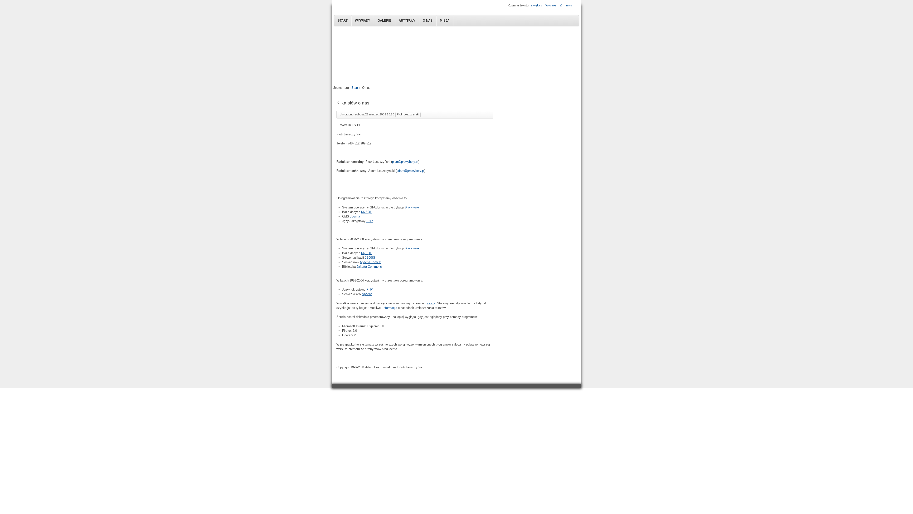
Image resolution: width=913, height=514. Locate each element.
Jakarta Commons (369, 266)
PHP (369, 221)
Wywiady (362, 20)
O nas (427, 20)
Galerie (384, 20)
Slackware (412, 207)
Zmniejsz (566, 5)
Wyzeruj (551, 5)
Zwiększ (536, 5)
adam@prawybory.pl (410, 171)
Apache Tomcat (370, 262)
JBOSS (370, 257)
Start (343, 20)
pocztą (430, 303)
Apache (367, 294)
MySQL (366, 212)
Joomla (355, 216)
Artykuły (407, 20)
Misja (444, 20)
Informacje (390, 308)
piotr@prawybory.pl (405, 161)
